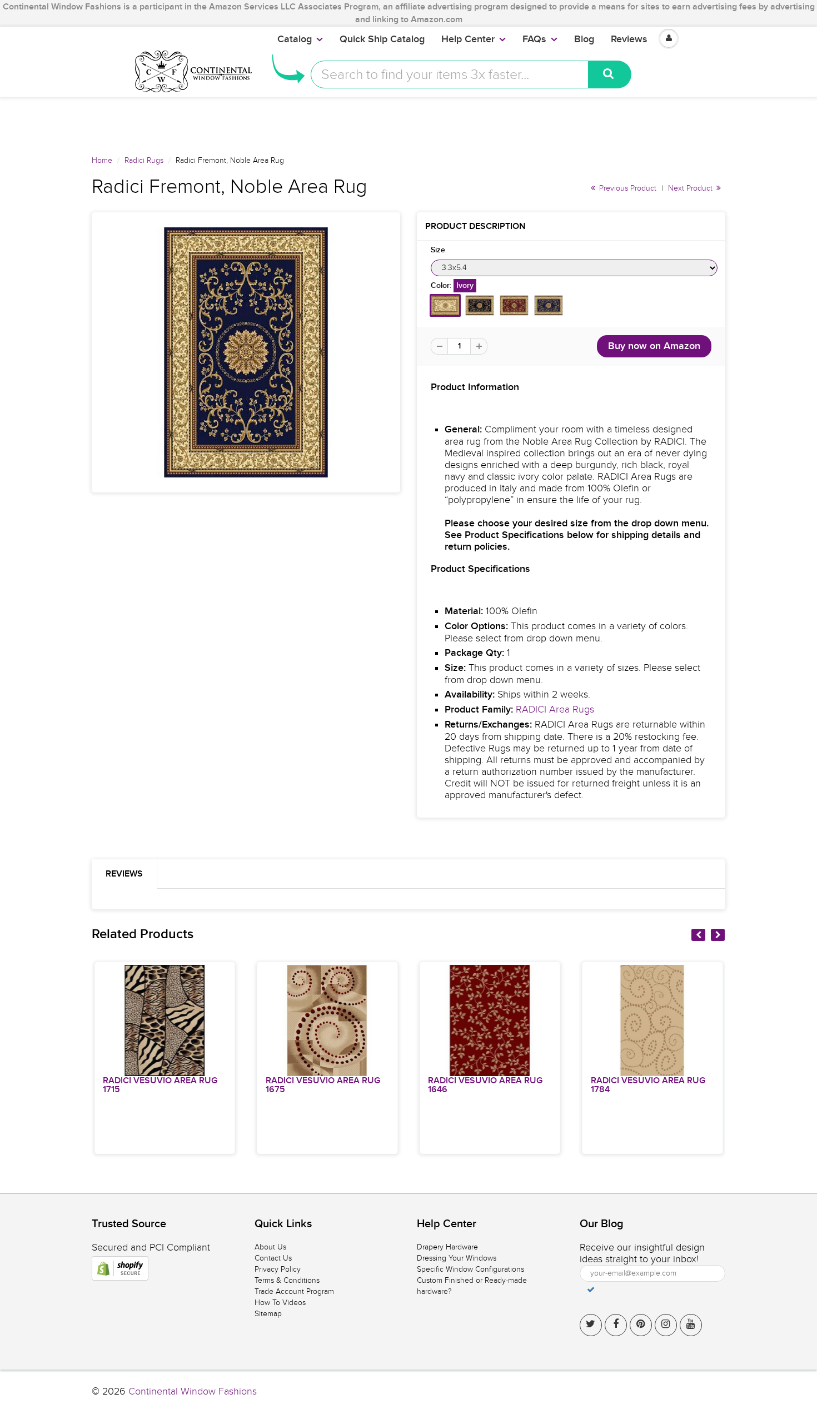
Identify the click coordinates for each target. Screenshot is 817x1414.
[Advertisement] (408, 122)
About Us (270, 1247)
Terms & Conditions (287, 1280)
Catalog (294, 39)
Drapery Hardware (447, 1247)
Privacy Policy (278, 1269)
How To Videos (280, 1302)
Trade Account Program (294, 1291)
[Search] (610, 74)
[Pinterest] (641, 1325)
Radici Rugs (143, 160)
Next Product (691, 188)
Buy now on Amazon (654, 346)
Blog (584, 39)
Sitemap (268, 1313)
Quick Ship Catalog (382, 39)
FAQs (534, 39)
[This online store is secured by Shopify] (120, 1268)
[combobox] (450, 74)
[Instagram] (666, 1325)
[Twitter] (591, 1325)
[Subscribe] (591, 1289)
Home (102, 160)
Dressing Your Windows (456, 1258)
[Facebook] (616, 1325)
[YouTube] (691, 1325)
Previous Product (626, 188)
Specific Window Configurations (470, 1269)
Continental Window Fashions (192, 1391)
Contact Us (273, 1258)
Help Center (468, 39)
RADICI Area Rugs (555, 709)
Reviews (629, 39)
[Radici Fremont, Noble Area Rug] (246, 352)
